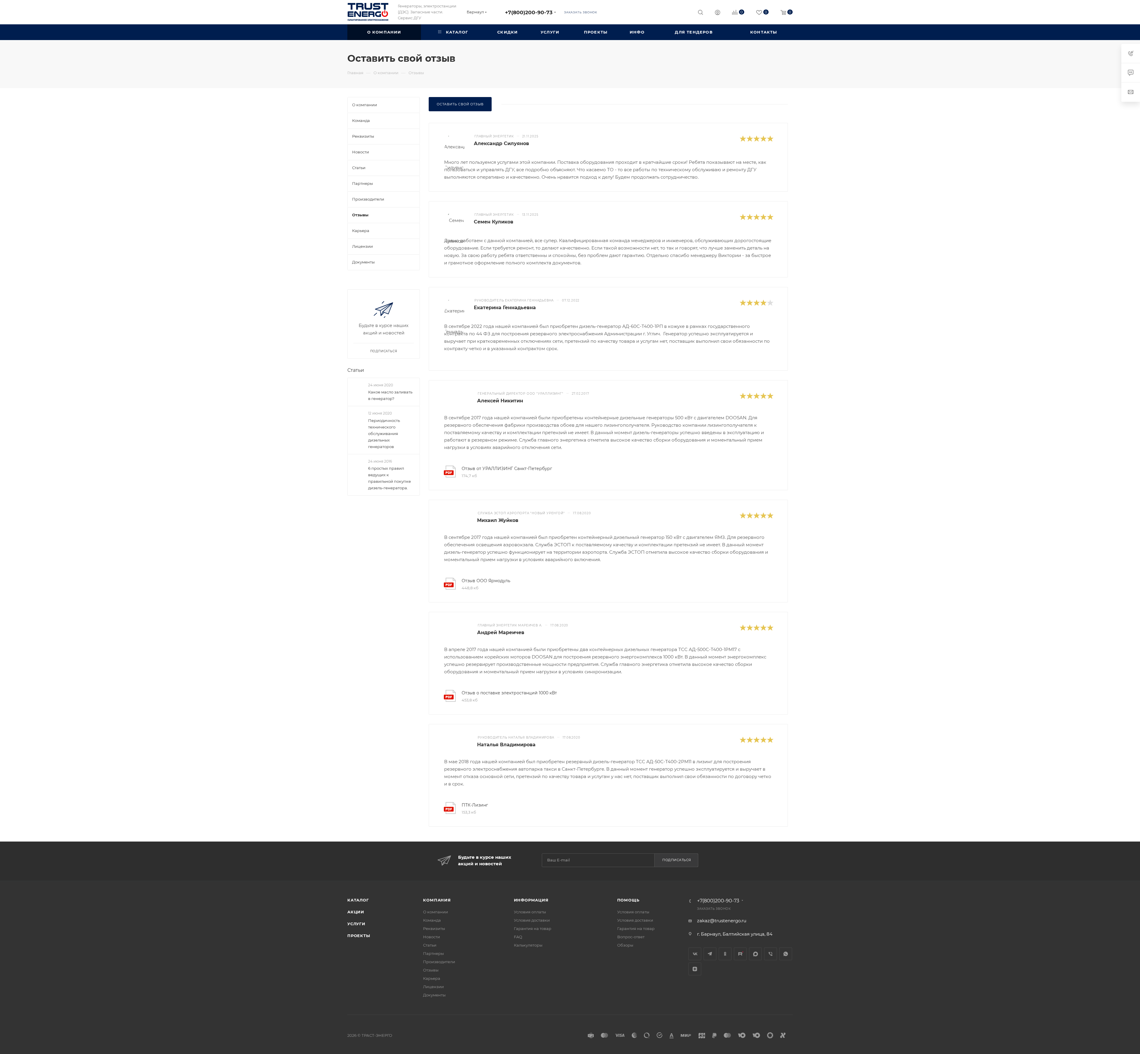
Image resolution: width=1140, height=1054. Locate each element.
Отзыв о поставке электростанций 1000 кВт (509, 693)
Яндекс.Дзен (694, 969)
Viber (770, 953)
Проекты (358, 935)
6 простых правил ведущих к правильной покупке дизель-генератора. (389, 478)
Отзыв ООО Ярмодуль (486, 580)
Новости (431, 936)
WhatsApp (785, 953)
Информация (531, 900)
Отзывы (430, 970)
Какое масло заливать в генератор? (390, 395)
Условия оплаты (530, 911)
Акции (355, 911)
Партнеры (433, 953)
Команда (432, 920)
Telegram (710, 953)
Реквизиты (434, 928)
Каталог (358, 900)
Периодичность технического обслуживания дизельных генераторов (384, 433)
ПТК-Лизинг (475, 805)
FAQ (518, 936)
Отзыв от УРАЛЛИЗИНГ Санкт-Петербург (507, 468)
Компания (437, 900)
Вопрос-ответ (631, 936)
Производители (439, 961)
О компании (435, 911)
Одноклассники (725, 953)
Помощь (628, 900)
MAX (755, 953)
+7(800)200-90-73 (528, 12)
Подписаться (676, 860)
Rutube (740, 953)
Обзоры (625, 945)
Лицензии (433, 986)
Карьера (431, 978)
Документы (434, 995)
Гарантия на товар (532, 928)
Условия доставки (532, 920)
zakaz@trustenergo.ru (721, 920)
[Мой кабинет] (717, 13)
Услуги (356, 923)
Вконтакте (694, 953)
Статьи (355, 370)
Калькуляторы (528, 945)
